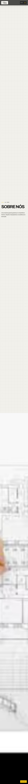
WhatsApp (23, 781)
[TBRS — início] (4, 2)
